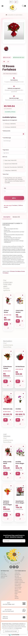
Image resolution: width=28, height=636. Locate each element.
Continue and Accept (11, 631)
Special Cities (18, 588)
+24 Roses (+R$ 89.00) (10, 127)
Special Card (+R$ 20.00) (11, 163)
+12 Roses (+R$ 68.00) (10, 124)
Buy (14, 198)
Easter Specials (18, 579)
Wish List (3, 577)
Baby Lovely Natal (7, 462)
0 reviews (14, 205)
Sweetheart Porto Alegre (20, 502)
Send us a (5, 617)
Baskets (16, 590)
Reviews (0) (16, 217)
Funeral (16, 596)
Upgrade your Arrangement (9, 120)
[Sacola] (25, 6)
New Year (17, 576)
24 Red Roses (20, 366)
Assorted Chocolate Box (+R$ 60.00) (14, 167)
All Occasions (18, 587)
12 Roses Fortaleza (18, 15)
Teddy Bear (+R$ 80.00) (11, 170)
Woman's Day (18, 585)
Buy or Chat (8, 610)
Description (6, 217)
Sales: (9, 603)
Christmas (17, 573)
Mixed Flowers (18, 592)
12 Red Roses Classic (7, 367)
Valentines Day (18, 577)
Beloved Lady (7, 409)
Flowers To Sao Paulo (20, 582)
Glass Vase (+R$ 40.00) (10, 160)
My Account (3, 574)
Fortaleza (5, 273)
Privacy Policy (18, 628)
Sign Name (6, 150)
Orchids (18, 409)
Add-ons (4, 156)
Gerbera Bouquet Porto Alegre (7, 503)
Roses (23, 271)
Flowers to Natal (19, 581)
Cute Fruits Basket (19, 311)
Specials (17, 598)
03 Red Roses (6, 311)
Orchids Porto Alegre (20, 462)
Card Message (7, 137)
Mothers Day (18, 574)
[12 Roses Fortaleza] (14, 31)
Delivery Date (6, 131)
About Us (3, 573)
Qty (5, 188)
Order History (4, 576)
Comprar (6, 194)
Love (16, 595)
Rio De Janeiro (10, 15)
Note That (5, 174)
